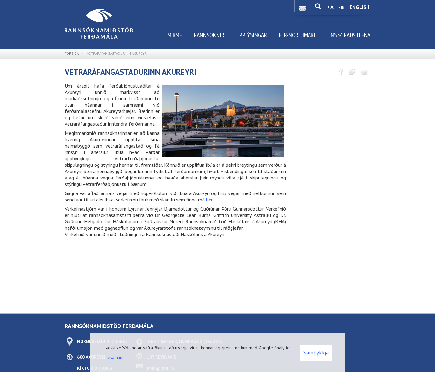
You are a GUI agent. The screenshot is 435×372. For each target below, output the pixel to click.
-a (341, 7)
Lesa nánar (116, 357)
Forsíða (72, 53)
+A (330, 7)
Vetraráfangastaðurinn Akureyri (117, 53)
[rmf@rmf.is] (302, 7)
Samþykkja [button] (316, 352)
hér (209, 199)
